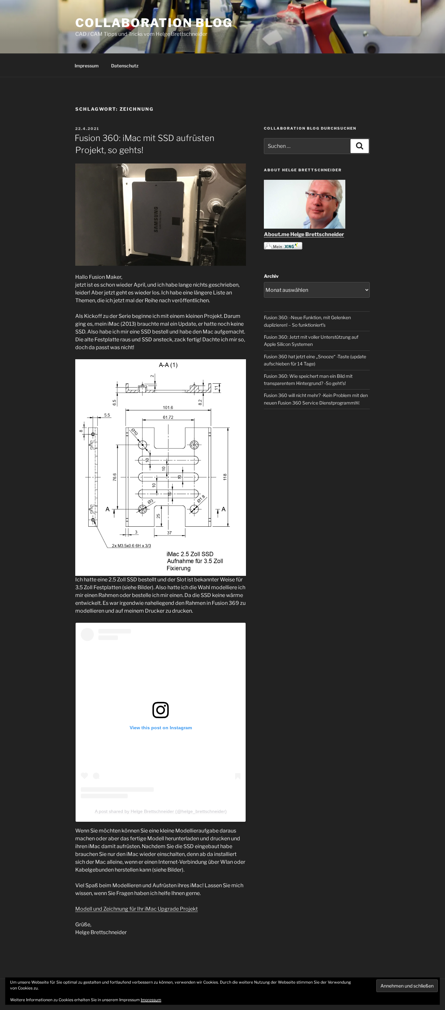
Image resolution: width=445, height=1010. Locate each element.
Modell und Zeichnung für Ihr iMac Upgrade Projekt (136, 909)
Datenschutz (124, 65)
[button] (160, 467)
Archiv (271, 276)
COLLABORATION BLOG (154, 23)
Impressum (87, 65)
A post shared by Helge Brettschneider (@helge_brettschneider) (161, 811)
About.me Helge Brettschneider (304, 234)
